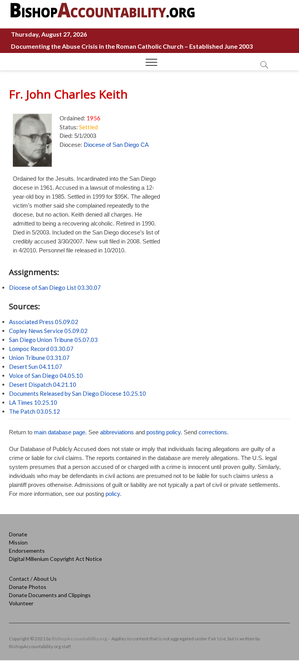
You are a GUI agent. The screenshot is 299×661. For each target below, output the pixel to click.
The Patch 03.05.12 (34, 411)
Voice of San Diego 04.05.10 (46, 375)
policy (113, 493)
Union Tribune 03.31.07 (39, 357)
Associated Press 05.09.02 (43, 321)
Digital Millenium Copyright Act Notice (55, 558)
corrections (213, 432)
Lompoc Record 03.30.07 (41, 348)
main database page (59, 432)
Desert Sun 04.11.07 (35, 366)
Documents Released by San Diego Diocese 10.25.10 (77, 393)
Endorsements (27, 550)
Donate (18, 534)
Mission (18, 542)
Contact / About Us (33, 578)
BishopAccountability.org (79, 639)
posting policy (163, 432)
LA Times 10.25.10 (33, 402)
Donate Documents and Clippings (50, 595)
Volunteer (21, 603)
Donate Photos (27, 586)
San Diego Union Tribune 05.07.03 (53, 339)
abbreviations (117, 432)
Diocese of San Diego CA (116, 144)
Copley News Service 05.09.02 (48, 330)
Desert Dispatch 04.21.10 (42, 384)
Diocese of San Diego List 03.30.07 (55, 287)
